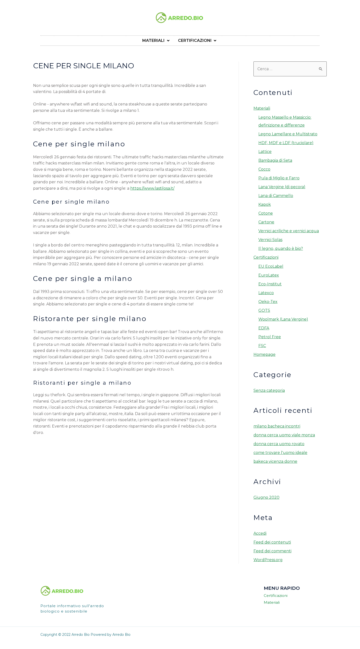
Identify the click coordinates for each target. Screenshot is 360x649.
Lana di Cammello (275, 195)
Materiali (261, 108)
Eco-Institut (270, 284)
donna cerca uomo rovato (278, 443)
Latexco (266, 292)
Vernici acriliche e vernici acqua (288, 231)
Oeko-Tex (267, 301)
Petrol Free (269, 337)
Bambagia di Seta (275, 160)
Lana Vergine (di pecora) (281, 187)
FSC (262, 345)
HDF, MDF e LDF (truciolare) (285, 142)
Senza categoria (269, 390)
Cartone (266, 222)
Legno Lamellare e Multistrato (287, 134)
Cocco (264, 169)
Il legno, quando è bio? (280, 248)
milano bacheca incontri (276, 426)
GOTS (264, 310)
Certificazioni (265, 257)
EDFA (263, 328)
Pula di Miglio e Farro (279, 178)
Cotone (265, 213)
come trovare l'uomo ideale (280, 452)
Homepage (264, 354)
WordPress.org (268, 559)
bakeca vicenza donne (275, 461)
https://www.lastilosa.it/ (152, 188)
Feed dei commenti (272, 551)
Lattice (265, 151)
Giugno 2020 (266, 497)
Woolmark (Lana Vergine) (283, 319)
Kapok (264, 204)
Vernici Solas (270, 239)
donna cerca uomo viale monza (284, 435)
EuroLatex (268, 275)
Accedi (259, 533)
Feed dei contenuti (272, 542)
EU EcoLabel (270, 266)
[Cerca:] (290, 69)
